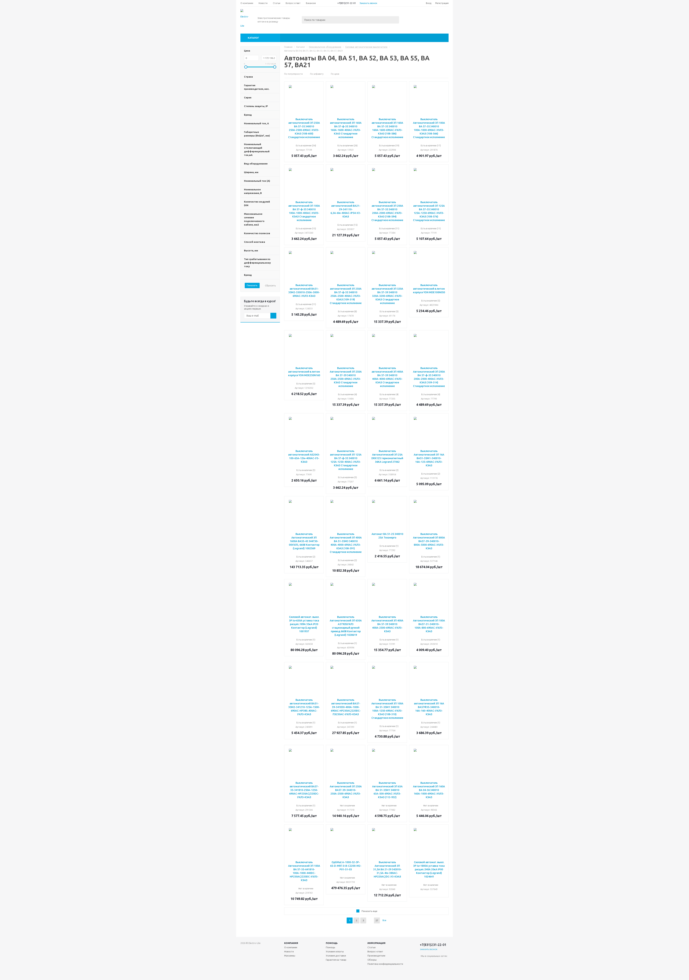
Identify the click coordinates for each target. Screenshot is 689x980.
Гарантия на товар (336, 959)
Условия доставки (336, 955)
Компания (291, 943)
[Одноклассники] (431, 962)
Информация (376, 943)
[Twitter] (445, 962)
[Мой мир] (431, 969)
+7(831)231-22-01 (346, 3)
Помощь (332, 943)
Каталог (253, 37)
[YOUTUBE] (438, 969)
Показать (252, 285)
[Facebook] (438, 962)
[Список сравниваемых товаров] (409, 15)
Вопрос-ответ (375, 951)
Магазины (289, 955)
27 (377, 920)
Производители (376, 955)
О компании (290, 947)
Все (384, 920)
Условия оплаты (335, 951)
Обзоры (372, 959)
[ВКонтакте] (423, 962)
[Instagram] (423, 969)
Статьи (371, 947)
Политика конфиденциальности (385, 964)
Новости (289, 951)
